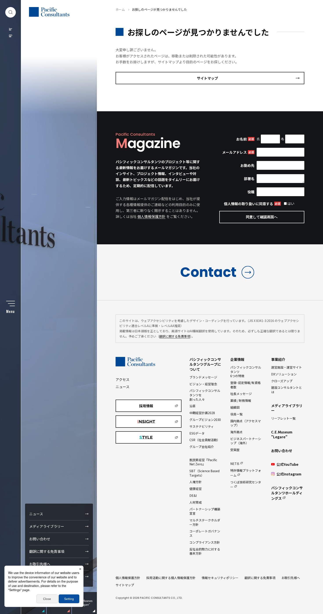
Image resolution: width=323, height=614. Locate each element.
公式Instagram (288, 473)
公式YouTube (287, 464)
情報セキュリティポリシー (220, 578)
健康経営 (195, 488)
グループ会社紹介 (201, 446)
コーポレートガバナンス (204, 533)
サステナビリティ (201, 426)
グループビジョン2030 (205, 419)
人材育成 (195, 502)
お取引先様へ (39, 563)
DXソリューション (284, 374)
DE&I (193, 495)
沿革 (192, 406)
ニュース (36, 513)
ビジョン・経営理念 (203, 384)
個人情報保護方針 (151, 216)
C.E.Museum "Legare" (281, 434)
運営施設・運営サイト (286, 367)
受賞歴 (235, 450)
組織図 (235, 407)
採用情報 (146, 405)
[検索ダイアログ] (10, 12)
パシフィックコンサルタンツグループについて (205, 364)
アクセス (122, 379)
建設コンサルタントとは (286, 389)
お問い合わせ (39, 538)
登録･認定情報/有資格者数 (245, 384)
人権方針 (195, 482)
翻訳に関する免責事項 (46, 551)
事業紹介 (278, 359)
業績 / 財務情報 (240, 400)
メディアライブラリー (46, 526)
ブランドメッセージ (203, 377)
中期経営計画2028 (202, 413)
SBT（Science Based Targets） (204, 473)
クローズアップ (281, 381)
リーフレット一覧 (283, 418)
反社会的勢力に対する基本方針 (204, 551)
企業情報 (237, 359)
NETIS (234, 463)
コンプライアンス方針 (204, 542)
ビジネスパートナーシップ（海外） (245, 441)
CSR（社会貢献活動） (204, 440)
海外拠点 (236, 432)
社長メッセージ (241, 393)
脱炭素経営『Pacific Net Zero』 (203, 462)
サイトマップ (207, 78)
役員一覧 (236, 414)
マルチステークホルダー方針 (204, 522)
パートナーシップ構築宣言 (204, 511)
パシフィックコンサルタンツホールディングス (287, 493)
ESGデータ (197, 433)
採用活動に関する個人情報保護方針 (171, 578)
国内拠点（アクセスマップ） (245, 423)
